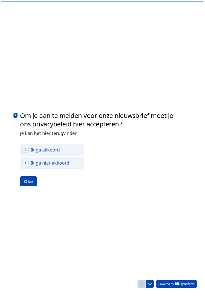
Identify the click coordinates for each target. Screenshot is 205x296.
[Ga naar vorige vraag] (142, 284)
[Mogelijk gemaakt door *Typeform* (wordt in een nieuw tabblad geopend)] (176, 284)
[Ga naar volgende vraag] (150, 284)
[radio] (52, 149)
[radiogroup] (52, 156)
